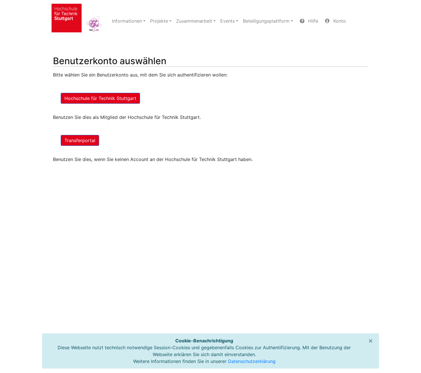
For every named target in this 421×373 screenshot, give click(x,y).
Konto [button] (339, 21)
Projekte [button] (159, 21)
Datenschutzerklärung (252, 361)
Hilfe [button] (312, 21)
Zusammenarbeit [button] (194, 21)
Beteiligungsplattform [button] (266, 21)
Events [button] (227, 21)
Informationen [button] (127, 21)
